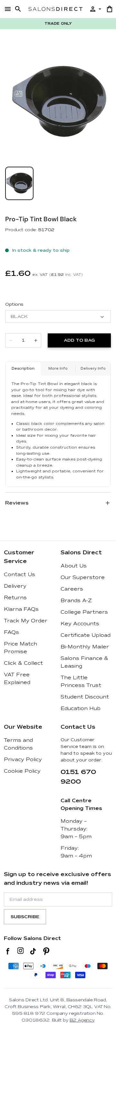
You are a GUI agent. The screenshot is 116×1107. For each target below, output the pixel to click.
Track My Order (25, 621)
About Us (74, 566)
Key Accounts (80, 623)
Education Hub (81, 708)
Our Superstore (83, 577)
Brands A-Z (76, 600)
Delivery (15, 586)
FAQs (11, 632)
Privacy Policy (23, 759)
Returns (15, 597)
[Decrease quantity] (10, 340)
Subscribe (25, 916)
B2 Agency (82, 1020)
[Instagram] (20, 951)
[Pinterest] (46, 951)
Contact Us (19, 574)
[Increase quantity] (35, 340)
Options (14, 304)
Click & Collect (23, 663)
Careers (72, 589)
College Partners (84, 612)
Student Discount (85, 697)
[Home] (55, 9)
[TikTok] (33, 951)
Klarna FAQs (21, 609)
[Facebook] (8, 951)
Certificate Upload (86, 635)
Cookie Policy (22, 771)
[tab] (19, 183)
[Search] (18, 9)
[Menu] (8, 9)
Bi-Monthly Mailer (85, 647)
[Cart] (109, 9)
